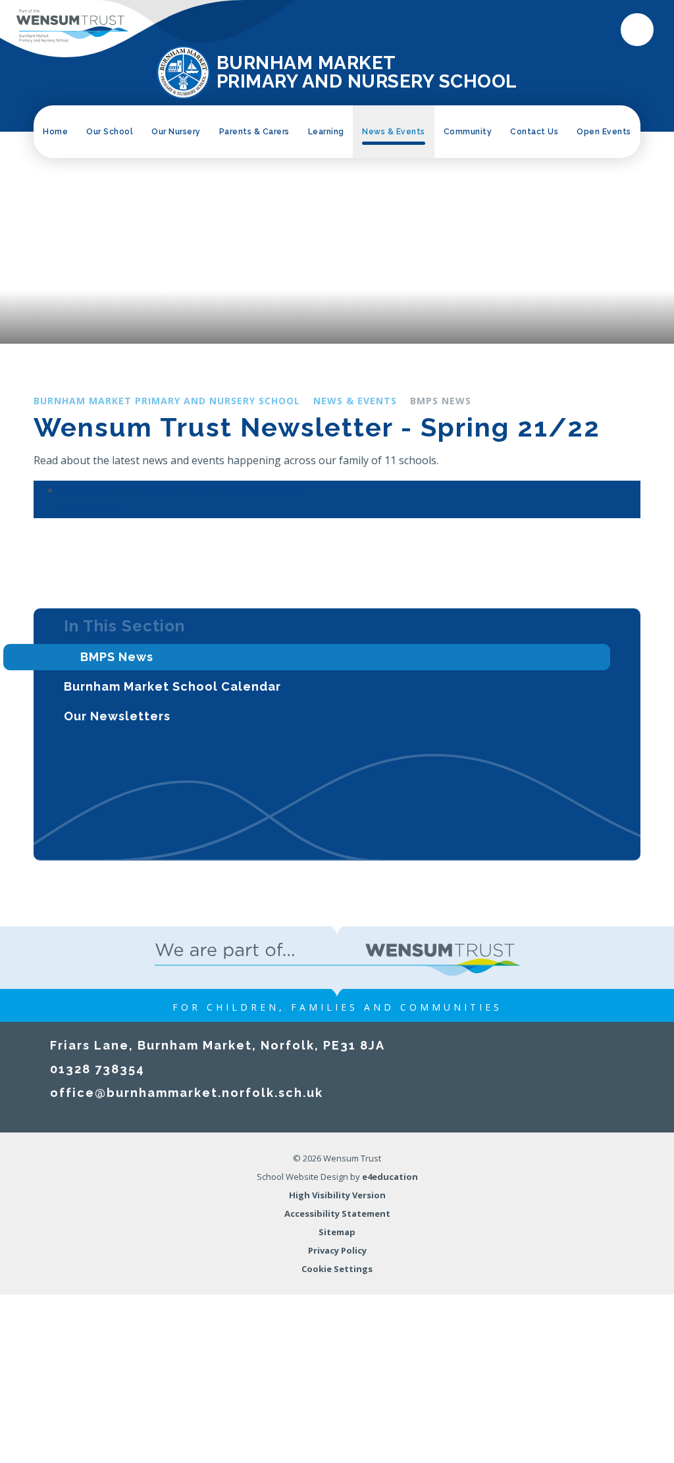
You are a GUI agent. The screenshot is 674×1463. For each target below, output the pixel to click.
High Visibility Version (337, 1195)
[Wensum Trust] (72, 26)
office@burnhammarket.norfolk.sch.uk (186, 1093)
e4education (390, 1177)
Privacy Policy (337, 1250)
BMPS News (440, 400)
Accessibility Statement (337, 1213)
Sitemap (337, 1232)
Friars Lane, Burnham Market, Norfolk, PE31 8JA (217, 1045)
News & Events (355, 400)
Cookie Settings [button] (337, 1269)
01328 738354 (97, 1069)
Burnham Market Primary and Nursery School (167, 400)
